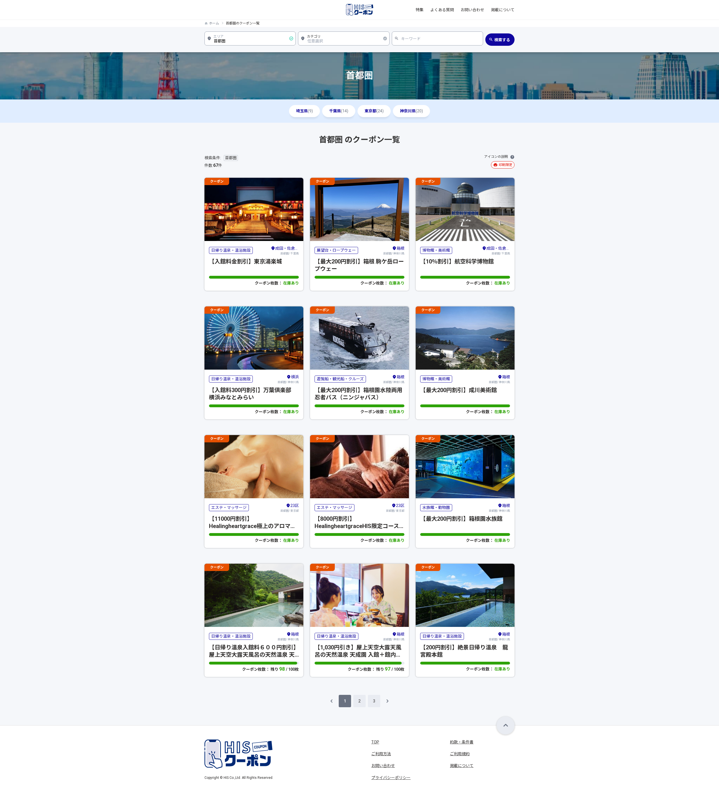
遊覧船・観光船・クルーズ (340, 379)
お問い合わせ (472, 10)
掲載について (503, 10)
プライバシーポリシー (391, 777)
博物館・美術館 (436, 250)
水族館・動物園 (436, 507)
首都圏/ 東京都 (289, 507)
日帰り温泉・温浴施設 (231, 250)
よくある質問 (442, 10)
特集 (420, 10)
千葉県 (338, 111)
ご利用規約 (460, 754)
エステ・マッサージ (229, 507)
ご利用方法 (381, 754)
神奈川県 (411, 111)
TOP (375, 742)
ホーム (214, 23)
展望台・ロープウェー (336, 250)
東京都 (374, 111)
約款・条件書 (462, 742)
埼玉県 (304, 111)
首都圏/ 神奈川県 (393, 250)
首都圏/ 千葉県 (287, 250)
